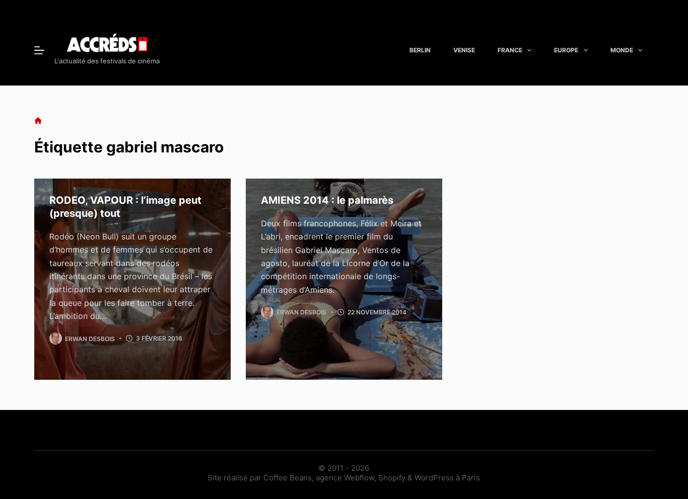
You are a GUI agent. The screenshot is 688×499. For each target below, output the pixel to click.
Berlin (420, 50)
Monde (621, 50)
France (510, 50)
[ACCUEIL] (38, 121)
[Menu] (39, 50)
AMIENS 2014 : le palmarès (327, 200)
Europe (566, 50)
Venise (464, 50)
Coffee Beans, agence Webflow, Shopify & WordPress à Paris (371, 477)
